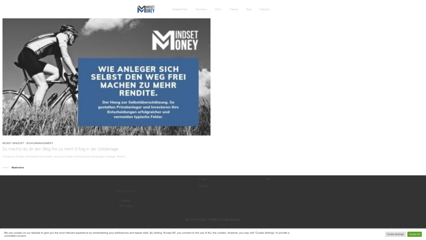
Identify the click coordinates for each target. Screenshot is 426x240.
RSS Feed (125, 206)
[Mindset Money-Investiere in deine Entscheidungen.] (146, 9)
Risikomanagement (39, 143)
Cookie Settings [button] (395, 234)
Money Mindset (13, 143)
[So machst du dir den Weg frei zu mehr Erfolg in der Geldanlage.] (106, 77)
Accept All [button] (414, 234)
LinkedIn (124, 200)
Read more (18, 167)
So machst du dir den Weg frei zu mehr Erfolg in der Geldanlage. (60, 148)
